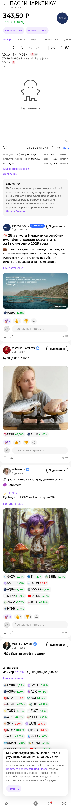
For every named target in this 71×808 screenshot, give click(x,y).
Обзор (7, 39)
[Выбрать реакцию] (34, 321)
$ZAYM (20, 672)
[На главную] (7, 803)
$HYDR (12, 493)
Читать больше (15, 211)
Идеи (34, 39)
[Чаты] (50, 803)
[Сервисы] (21, 803)
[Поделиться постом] (12, 336)
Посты (21, 39)
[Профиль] (64, 803)
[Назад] (5, 5)
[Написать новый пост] (35, 803)
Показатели (50, 39)
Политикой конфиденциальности (27, 769)
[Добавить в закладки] (5, 336)
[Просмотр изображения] (35, 291)
